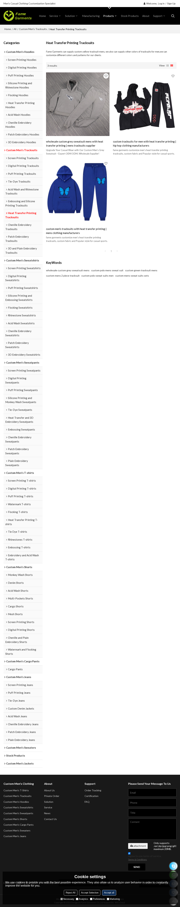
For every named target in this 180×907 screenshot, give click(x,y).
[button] (45, 3)
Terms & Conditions (137, 859)
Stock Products (130, 15)
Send (136, 866)
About (145, 15)
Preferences (99, 899)
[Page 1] (105, 251)
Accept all (109, 892)
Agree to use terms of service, (144, 858)
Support (157, 15)
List (167, 65)
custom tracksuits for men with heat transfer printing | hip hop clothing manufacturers (144, 143)
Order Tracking (93, 790)
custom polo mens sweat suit (107, 270)
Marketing (115, 899)
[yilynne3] (173, 866)
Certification (91, 795)
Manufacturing (91, 15)
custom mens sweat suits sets (132, 275)
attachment (139, 845)
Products (108, 15)
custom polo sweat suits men (97, 275)
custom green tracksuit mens (141, 270)
